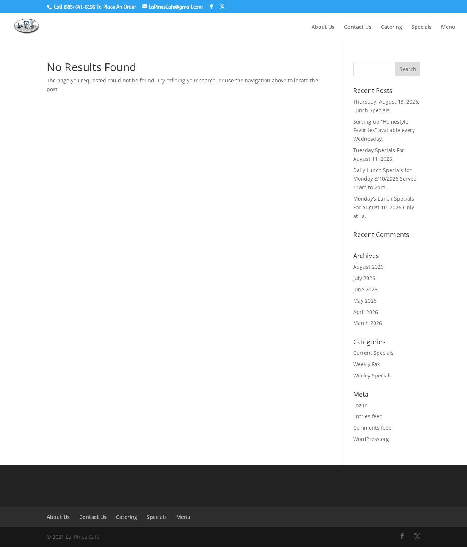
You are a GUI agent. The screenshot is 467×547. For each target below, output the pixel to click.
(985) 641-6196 (79, 7)
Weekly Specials (372, 375)
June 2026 (365, 289)
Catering (391, 27)
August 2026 (368, 266)
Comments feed (372, 427)
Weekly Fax (366, 364)
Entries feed (368, 416)
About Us (323, 27)
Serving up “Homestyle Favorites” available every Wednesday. (384, 130)
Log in (360, 405)
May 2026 (365, 300)
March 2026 (367, 322)
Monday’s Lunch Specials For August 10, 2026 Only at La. (383, 207)
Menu (448, 27)
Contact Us (357, 27)
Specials (422, 27)
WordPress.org (371, 438)
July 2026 (364, 278)
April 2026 (365, 312)
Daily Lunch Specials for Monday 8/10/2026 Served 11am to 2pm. (385, 179)
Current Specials (373, 352)
